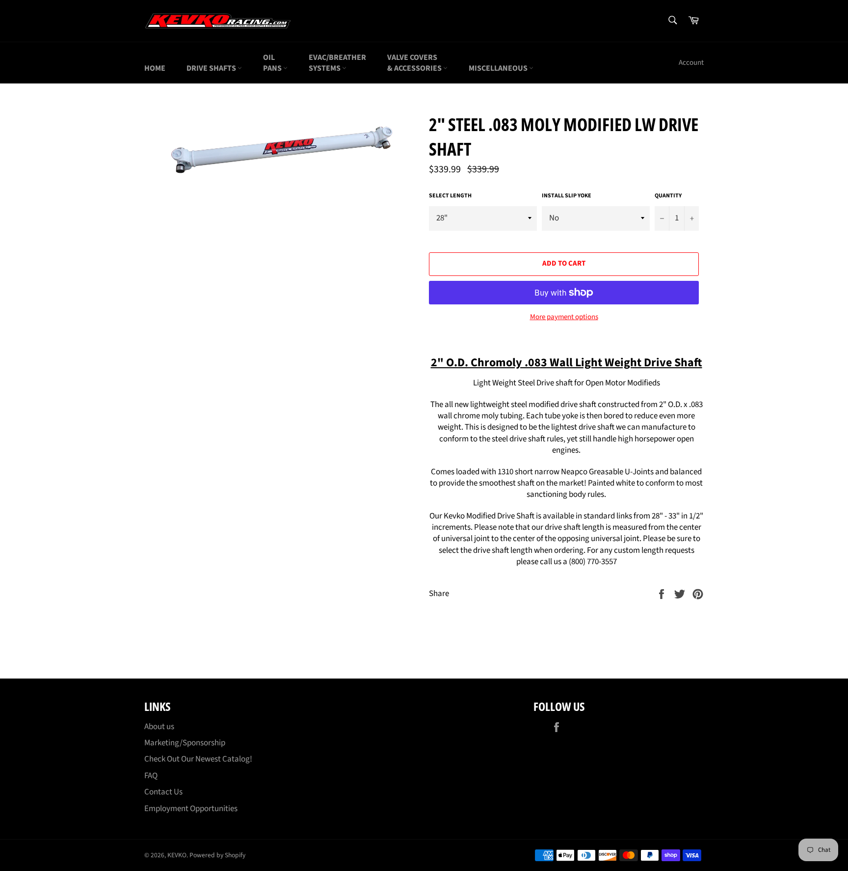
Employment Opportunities (191, 809)
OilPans (273, 63)
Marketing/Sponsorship (184, 743)
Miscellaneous (499, 68)
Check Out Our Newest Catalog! (198, 759)
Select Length (450, 196)
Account (691, 62)
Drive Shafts (212, 68)
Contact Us (163, 792)
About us (159, 727)
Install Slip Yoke (566, 196)
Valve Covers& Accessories (415, 63)
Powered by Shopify (217, 855)
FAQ (151, 776)
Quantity (668, 196)
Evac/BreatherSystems (337, 63)
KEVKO (176, 855)
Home (154, 68)
